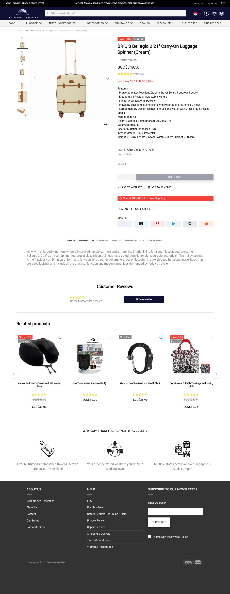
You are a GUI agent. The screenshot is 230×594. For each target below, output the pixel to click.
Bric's (129, 154)
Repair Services (96, 527)
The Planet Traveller (22, 13)
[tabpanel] (39, 373)
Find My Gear (95, 507)
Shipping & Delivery (98, 533)
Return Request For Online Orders (106, 514)
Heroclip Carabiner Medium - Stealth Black (140, 383)
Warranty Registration (100, 546)
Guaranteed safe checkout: (137, 209)
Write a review (144, 299)
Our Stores (212, 3)
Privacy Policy (95, 520)
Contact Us (198, 3)
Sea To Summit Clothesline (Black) (89, 383)
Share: (122, 217)
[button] (125, 73)
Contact (31, 514)
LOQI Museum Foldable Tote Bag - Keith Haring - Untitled (191, 384)
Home (20, 30)
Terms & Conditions (98, 540)
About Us (32, 507)
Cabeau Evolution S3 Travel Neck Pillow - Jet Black (39, 384)
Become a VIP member (40, 500)
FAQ (89, 500)
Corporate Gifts (36, 527)
